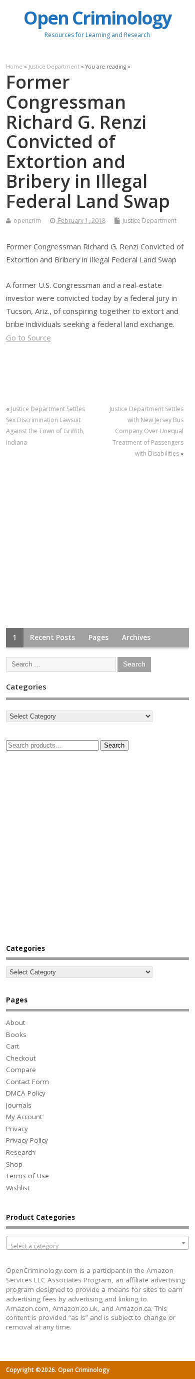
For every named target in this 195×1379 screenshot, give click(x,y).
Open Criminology (97, 18)
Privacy (17, 1128)
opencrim (27, 220)
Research (20, 1152)
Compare (21, 1069)
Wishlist (18, 1187)
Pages (98, 637)
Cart (12, 1046)
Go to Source (28, 337)
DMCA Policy (26, 1093)
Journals (19, 1105)
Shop (14, 1164)
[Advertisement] (81, 543)
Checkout (21, 1058)
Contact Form (27, 1081)
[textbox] (97, 1246)
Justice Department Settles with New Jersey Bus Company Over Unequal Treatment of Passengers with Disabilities (147, 431)
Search (114, 745)
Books (16, 1034)
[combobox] (98, 1243)
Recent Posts (52, 637)
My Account (24, 1116)
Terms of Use (27, 1175)
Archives (136, 637)
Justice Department (149, 220)
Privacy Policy (27, 1140)
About (15, 1022)
